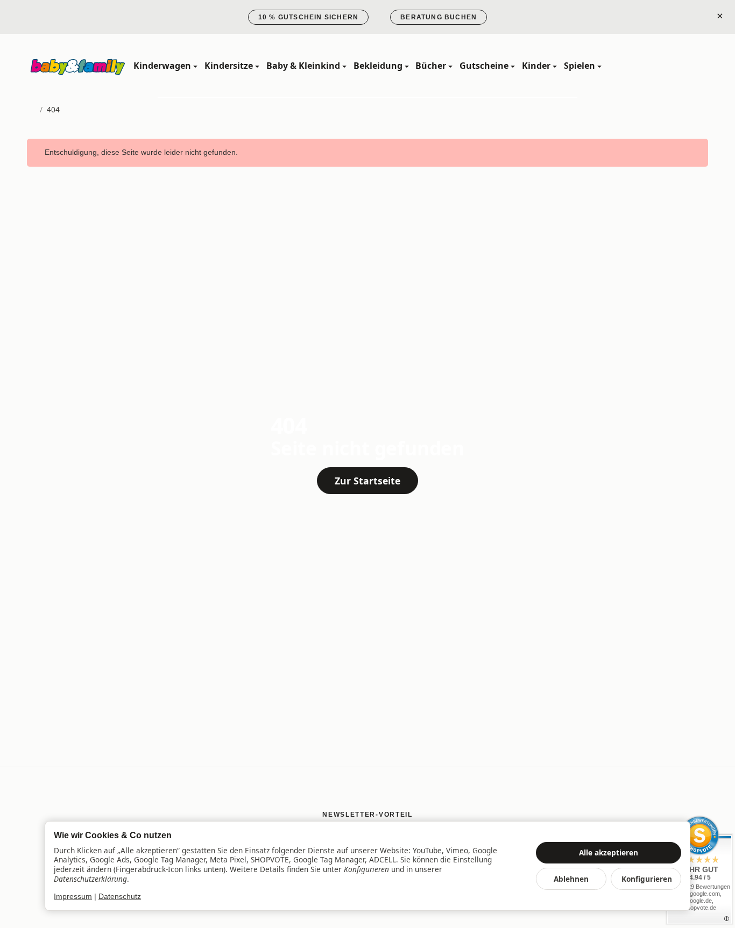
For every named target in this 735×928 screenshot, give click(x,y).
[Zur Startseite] (78, 66)
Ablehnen (571, 879)
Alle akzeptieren (608, 852)
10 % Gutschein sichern (308, 17)
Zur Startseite (367, 480)
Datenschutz (119, 897)
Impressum (73, 897)
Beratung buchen (438, 17)
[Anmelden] (675, 65)
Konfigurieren (646, 879)
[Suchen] (651, 65)
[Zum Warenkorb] (698, 65)
